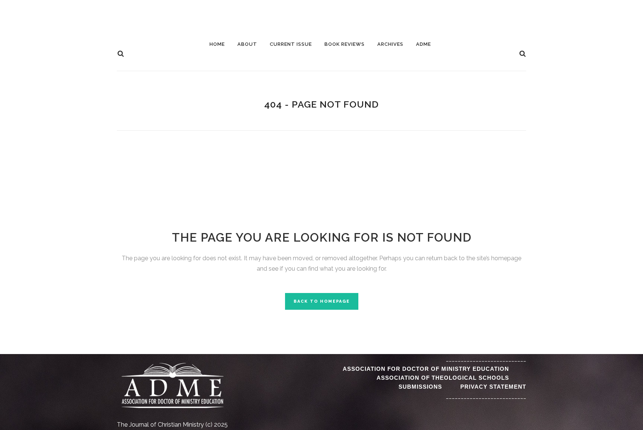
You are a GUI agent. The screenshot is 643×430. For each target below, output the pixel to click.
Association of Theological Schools (443, 378)
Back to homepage (322, 301)
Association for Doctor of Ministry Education (426, 369)
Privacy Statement (493, 386)
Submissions (420, 386)
